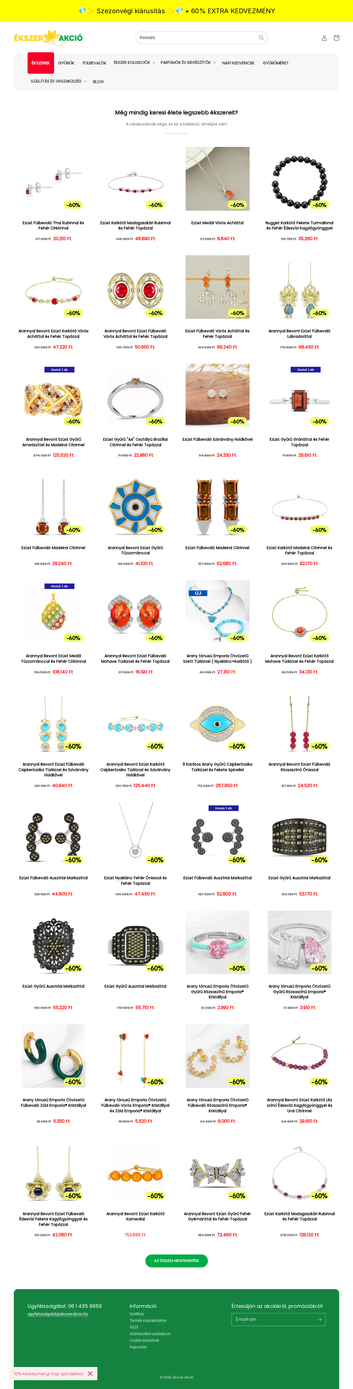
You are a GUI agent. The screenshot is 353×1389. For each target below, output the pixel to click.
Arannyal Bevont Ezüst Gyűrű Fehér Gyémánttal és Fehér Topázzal (217, 1216)
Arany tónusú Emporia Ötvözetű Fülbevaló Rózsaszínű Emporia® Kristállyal (217, 1105)
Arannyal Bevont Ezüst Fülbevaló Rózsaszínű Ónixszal (299, 767)
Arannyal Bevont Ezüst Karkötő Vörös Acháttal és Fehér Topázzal (53, 333)
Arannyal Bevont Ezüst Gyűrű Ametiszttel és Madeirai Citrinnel (53, 442)
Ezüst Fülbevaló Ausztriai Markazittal (53, 878)
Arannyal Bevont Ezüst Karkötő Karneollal (135, 1216)
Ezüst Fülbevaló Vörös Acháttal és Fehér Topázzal (217, 333)
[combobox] (202, 38)
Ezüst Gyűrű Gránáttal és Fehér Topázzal (299, 442)
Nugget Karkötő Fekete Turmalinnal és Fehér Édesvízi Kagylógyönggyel (299, 225)
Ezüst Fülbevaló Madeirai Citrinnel (53, 547)
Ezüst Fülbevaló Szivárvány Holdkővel (218, 439)
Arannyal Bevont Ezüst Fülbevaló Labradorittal (299, 333)
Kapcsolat (138, 1347)
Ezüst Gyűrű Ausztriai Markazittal (299, 878)
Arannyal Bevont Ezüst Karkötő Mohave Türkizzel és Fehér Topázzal (299, 658)
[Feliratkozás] (319, 1319)
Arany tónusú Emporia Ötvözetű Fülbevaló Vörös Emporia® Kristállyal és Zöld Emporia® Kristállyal (135, 1105)
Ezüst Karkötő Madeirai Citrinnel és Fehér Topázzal (299, 550)
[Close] (90, 1373)
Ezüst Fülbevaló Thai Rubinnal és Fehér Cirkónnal (53, 225)
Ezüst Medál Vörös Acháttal (217, 223)
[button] (134, 62)
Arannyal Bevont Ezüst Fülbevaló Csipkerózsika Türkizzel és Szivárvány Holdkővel (53, 770)
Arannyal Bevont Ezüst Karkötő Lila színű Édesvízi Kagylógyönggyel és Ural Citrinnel (299, 1105)
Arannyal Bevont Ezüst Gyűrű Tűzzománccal (135, 550)
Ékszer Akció (183, 1377)
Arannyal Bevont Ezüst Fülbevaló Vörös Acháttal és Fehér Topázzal (135, 333)
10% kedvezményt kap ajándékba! (49, 1373)
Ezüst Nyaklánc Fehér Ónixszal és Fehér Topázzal (135, 880)
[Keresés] (261, 38)
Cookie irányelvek (144, 1340)
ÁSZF (134, 1327)
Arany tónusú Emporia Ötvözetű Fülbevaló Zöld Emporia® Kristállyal (53, 1102)
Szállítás (137, 1314)
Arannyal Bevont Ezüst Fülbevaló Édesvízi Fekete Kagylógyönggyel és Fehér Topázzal (53, 1219)
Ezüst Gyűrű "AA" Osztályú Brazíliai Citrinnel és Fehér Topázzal (135, 442)
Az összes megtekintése (176, 1260)
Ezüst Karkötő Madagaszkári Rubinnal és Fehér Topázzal (135, 225)
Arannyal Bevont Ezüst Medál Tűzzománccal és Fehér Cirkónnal (53, 658)
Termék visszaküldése (148, 1320)
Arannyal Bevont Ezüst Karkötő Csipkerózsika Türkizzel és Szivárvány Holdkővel (135, 770)
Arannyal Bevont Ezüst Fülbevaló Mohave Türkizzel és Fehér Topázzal (135, 658)
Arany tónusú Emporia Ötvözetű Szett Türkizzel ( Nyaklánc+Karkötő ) (217, 658)
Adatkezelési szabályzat (150, 1334)
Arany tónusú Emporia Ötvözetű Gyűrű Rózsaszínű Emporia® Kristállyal (217, 992)
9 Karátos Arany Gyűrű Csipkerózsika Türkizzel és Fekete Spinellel (217, 767)
